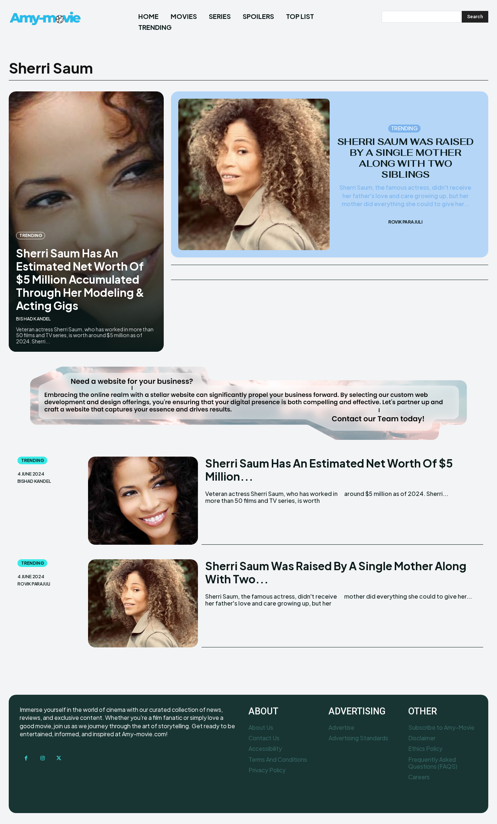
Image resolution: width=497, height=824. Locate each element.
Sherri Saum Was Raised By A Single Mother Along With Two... (335, 572)
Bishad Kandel (33, 319)
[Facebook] (26, 758)
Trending (30, 235)
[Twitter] (58, 758)
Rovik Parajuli (405, 222)
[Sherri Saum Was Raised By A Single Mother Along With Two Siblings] (254, 174)
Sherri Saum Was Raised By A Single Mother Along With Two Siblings (405, 158)
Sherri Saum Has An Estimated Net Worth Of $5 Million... (329, 469)
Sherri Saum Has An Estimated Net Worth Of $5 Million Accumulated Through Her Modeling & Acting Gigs (80, 279)
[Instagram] (42, 758)
